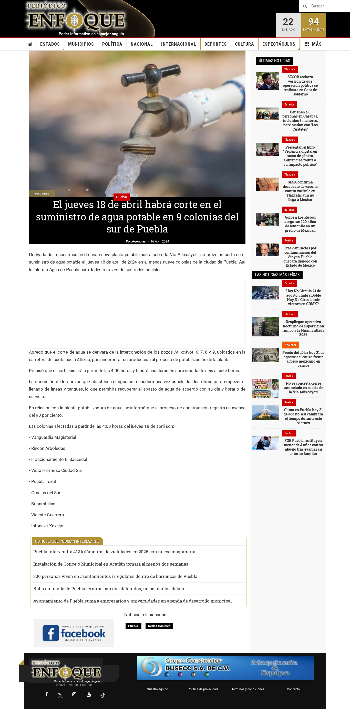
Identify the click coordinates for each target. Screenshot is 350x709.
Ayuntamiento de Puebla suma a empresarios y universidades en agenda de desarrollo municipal (132, 601)
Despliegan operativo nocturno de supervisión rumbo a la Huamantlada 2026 (303, 328)
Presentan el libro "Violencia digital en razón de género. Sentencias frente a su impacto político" (300, 156)
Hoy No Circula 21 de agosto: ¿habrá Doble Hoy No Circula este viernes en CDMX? (303, 297)
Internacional (178, 44)
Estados (50, 44)
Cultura (244, 44)
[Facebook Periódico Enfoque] (47, 695)
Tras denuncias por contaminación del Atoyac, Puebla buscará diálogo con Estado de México (300, 257)
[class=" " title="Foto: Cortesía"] (267, 81)
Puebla (133, 626)
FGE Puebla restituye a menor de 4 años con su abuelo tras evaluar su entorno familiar (303, 447)
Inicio (30, 44)
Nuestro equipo (157, 689)
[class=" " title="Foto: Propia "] (267, 149)
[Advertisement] (137, 312)
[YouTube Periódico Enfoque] (89, 695)
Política (112, 44)
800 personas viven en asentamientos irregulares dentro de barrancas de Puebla (115, 576)
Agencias (139, 241)
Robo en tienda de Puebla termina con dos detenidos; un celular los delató (108, 588)
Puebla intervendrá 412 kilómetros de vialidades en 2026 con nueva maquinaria (114, 552)
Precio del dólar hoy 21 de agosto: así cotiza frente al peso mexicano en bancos (303, 359)
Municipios (81, 44)
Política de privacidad (203, 689)
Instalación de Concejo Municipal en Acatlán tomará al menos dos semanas (110, 564)
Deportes (215, 44)
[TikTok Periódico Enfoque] (103, 695)
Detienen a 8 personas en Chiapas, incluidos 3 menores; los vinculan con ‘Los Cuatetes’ (300, 121)
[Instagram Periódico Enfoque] (74, 695)
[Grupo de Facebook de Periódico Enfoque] (74, 628)
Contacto (293, 689)
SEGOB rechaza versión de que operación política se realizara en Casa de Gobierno (300, 85)
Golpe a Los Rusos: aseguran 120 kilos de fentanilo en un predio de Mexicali (300, 223)
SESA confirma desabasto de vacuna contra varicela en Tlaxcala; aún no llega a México (300, 191)
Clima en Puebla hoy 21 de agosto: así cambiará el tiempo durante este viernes (303, 416)
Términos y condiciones (248, 689)
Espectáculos (278, 44)
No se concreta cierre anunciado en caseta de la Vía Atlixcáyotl (303, 387)
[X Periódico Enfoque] (60, 695)
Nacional (142, 44)
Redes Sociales (159, 626)
